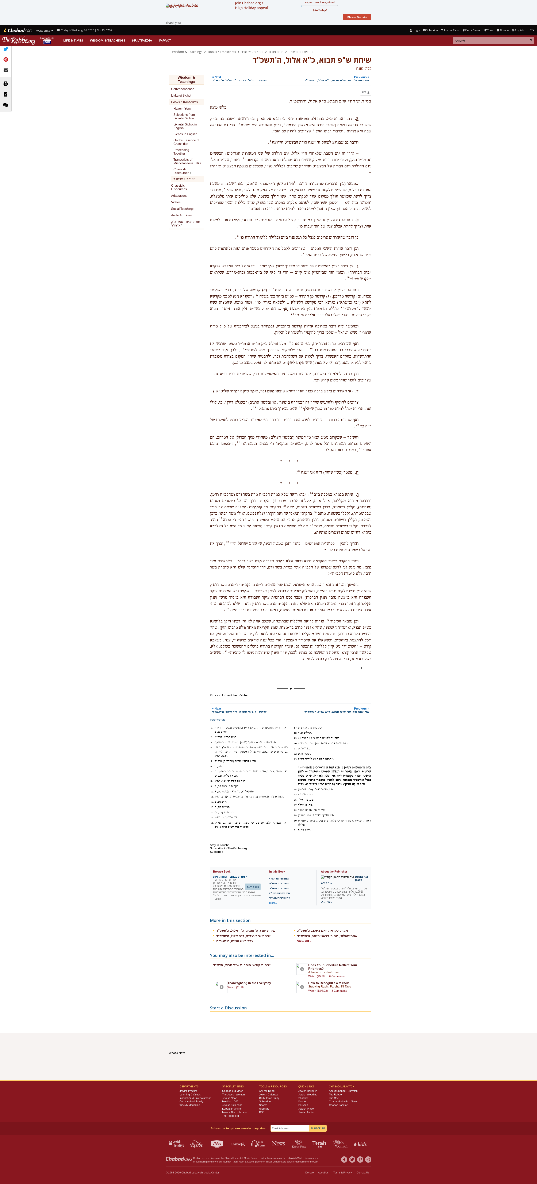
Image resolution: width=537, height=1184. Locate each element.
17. (296, 727)
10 (347, 277)
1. (211, 727)
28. (296, 810)
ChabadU (238, 1143)
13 (342, 307)
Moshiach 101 (230, 1101)
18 (300, 407)
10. (212, 791)
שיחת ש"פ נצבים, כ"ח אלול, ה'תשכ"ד (243, 936)
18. (296, 733)
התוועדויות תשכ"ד (300, 52)
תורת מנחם (276, 52)
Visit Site (326, 902)
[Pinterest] (360, 1159)
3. (211, 742)
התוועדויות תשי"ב (279, 888)
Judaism (277, 1161)
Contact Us (363, 1172)
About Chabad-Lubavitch (343, 1091)
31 (226, 651)
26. (296, 799)
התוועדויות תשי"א (279, 883)
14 (221, 307)
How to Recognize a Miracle (328, 983)
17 (242, 348)
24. (296, 789)
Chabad (229, 1158)
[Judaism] (17, 30)
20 (357, 424)
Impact (165, 40)
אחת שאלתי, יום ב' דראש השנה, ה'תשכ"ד (327, 936)
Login (416, 30)
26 (315, 512)
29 (227, 608)
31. (296, 830)
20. (296, 743)
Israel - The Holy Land (235, 1112)
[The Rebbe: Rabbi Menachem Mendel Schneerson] (28, 40)
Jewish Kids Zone (232, 1105)
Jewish (290, 1161)
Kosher (302, 1101)
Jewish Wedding (307, 1094)
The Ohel (334, 1098)
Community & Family (191, 1101)
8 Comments (339, 990)
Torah (269, 1161)
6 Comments (337, 976)
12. (212, 802)
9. (211, 786)
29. (296, 815)
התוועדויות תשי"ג (279, 893)
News (279, 1143)
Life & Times (73, 40)
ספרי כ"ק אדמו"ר (252, 52)
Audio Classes (258, 1143)
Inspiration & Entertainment (195, 1098)
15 (292, 313)
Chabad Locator (338, 1105)
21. (296, 748)
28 (227, 542)
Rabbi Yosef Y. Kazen (243, 1161)
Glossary (264, 1108)
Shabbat (303, 1098)
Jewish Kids (360, 1143)
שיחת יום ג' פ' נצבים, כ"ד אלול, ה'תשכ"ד (245, 930)
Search (263, 1105)
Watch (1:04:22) (318, 990)
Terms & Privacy (342, 1172)
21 (238, 442)
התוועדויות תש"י (279, 878)
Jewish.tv (217, 1143)
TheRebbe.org (230, 1115)
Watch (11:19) (235, 987)
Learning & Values (190, 1094)
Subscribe (265, 1101)
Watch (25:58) (316, 976)
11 (272, 288)
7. (211, 771)
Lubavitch (238, 1158)
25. (296, 794)
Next (239, 78)
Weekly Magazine (190, 1105)
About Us (323, 1172)
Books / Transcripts (222, 52)
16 (289, 342)
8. (211, 781)
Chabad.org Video (232, 1091)
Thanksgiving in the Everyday (249, 983)
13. (212, 807)
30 (327, 619)
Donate (504, 30)
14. (212, 812)
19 (254, 407)
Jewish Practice (188, 1091)
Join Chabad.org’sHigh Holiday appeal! (252, 5)
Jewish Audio (306, 1112)
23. (296, 759)
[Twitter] (352, 1159)
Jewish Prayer (306, 1108)
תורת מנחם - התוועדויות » (230, 876)
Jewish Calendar (269, 1094)
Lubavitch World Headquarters (302, 1158)
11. (212, 796)
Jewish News (229, 1098)
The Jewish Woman (233, 1094)
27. (296, 805)
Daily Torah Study (269, 1098)
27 (220, 518)
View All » (304, 941)
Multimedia (142, 40)
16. (212, 822)
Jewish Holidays (307, 1091)
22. (296, 754)
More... (273, 902)
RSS (261, 1112)
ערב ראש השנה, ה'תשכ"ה (234, 941)
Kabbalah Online (232, 1108)
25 (284, 506)
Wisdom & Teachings (107, 40)
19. (296, 738)
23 (298, 471)
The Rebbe (335, 1094)
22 (360, 448)
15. (212, 817)
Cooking (299, 1143)
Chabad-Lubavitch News (343, 1101)
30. (296, 820)
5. (211, 761)
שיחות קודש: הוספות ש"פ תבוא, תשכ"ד (242, 965)
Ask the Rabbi (451, 30)
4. (211, 747)
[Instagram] (368, 1159)
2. (211, 737)
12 (257, 294)
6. (211, 766)
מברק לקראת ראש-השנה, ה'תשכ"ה (322, 930)
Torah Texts (319, 1143)
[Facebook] (344, 1159)
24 (311, 493)
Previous (336, 78)
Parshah (303, 1105)
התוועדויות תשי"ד (279, 898)
